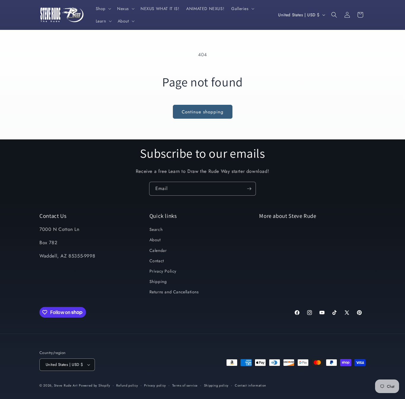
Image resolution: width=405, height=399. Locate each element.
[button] (103, 8)
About (155, 240)
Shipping (158, 281)
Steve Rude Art (66, 385)
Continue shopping (203, 112)
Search (156, 229)
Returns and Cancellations (174, 292)
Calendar (158, 250)
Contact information (250, 385)
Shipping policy (216, 385)
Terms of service (185, 385)
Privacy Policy (162, 271)
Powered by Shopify (94, 385)
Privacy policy (155, 385)
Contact (156, 261)
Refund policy (127, 385)
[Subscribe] (249, 189)
